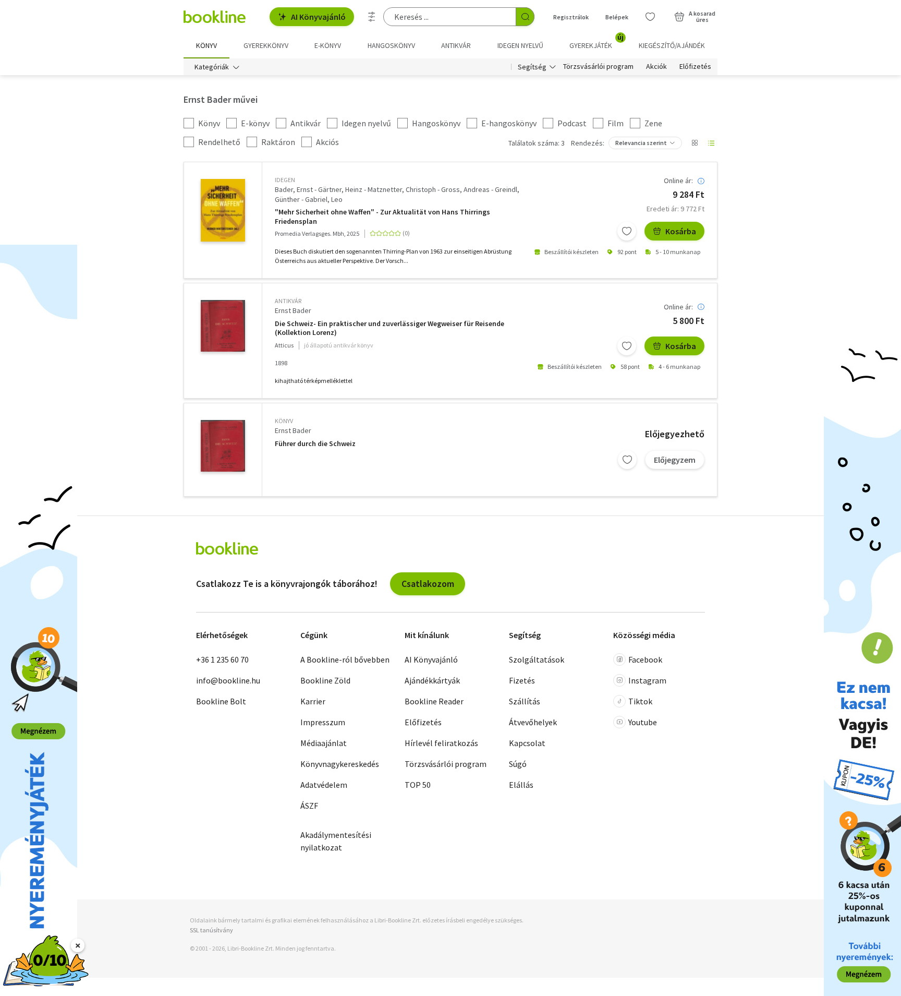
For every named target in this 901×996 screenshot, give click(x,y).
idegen (285, 180)
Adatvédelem (323, 784)
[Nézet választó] (694, 143)
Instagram (647, 680)
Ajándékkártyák (432, 680)
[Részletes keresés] (371, 16)
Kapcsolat (527, 743)
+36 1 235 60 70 (222, 659)
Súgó (518, 764)
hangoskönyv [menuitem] (391, 45)
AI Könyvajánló (318, 16)
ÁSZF (309, 805)
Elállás (521, 784)
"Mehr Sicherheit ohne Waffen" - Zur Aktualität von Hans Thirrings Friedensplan (382, 217)
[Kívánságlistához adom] (626, 231)
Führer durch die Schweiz (315, 443)
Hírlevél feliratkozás (441, 743)
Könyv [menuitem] (206, 45)
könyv (284, 421)
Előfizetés (695, 67)
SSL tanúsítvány (211, 930)
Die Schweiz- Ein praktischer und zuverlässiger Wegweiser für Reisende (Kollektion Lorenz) (389, 328)
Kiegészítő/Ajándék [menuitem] (672, 45)
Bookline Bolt (221, 701)
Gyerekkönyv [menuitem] (265, 45)
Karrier (312, 701)
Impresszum (322, 722)
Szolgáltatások (536, 659)
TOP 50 (418, 784)
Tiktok (640, 701)
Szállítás (524, 701)
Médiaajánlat (323, 743)
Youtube (642, 722)
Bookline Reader (434, 701)
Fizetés (522, 680)
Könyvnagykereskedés (339, 764)
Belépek (616, 17)
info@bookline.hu (228, 680)
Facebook (645, 659)
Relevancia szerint (641, 143)
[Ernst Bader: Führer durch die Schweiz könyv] (223, 446)
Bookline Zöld (325, 680)
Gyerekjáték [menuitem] (596, 41)
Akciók (656, 67)
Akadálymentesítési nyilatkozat (335, 841)
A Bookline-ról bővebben (344, 659)
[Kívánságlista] (650, 16)
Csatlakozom (427, 584)
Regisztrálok (571, 17)
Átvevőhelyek (533, 722)
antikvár (288, 301)
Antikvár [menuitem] (456, 45)
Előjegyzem (675, 459)
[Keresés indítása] (525, 16)
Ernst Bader (293, 310)
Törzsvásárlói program (598, 67)
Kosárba (680, 231)
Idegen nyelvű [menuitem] (520, 45)
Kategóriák (211, 66)
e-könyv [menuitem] (327, 45)
